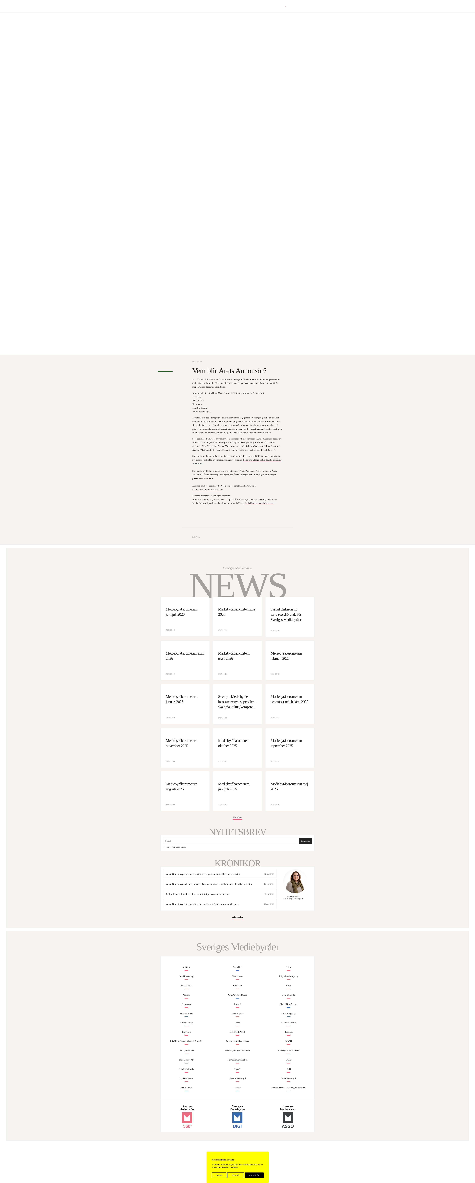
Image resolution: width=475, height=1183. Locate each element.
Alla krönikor (237, 917)
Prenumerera (305, 841)
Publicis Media (186, 1078)
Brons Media (186, 985)
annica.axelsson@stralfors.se (263, 499)
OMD (288, 1060)
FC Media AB (186, 1013)
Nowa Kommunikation (237, 1060)
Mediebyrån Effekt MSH (289, 1050)
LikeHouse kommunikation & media (186, 1041)
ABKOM (186, 967)
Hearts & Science (288, 1022)
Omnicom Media (186, 1069)
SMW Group (186, 1087)
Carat (288, 985)
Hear (237, 1022)
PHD (288, 1069)
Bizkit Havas (237, 976)
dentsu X (237, 1004)
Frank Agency (237, 1013)
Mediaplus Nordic (186, 1050)
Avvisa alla (235, 1175)
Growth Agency (289, 1013)
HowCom (186, 1032)
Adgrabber (237, 967)
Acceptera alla (254, 1175)
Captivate (237, 985)
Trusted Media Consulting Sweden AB (289, 1087)
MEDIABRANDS (237, 1032)
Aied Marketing (186, 976)
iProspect (289, 1032)
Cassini (186, 995)
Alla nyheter (237, 817)
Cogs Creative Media (237, 995)
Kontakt (311, 6)
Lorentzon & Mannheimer (237, 1041)
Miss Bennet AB (186, 1060)
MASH (288, 1041)
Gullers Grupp (186, 1022)
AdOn (288, 967)
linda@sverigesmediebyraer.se (259, 503)
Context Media (288, 995)
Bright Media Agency (288, 976)
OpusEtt (237, 1069)
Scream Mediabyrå (237, 1078)
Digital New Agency (289, 1004)
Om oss (302, 6)
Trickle (237, 1087)
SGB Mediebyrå (288, 1078)
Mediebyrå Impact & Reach (237, 1050)
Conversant (186, 1004)
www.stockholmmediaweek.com (207, 489)
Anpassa (219, 1175)
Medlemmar (292, 6)
